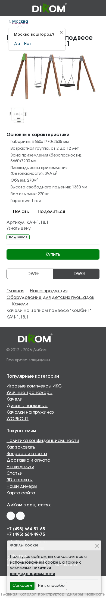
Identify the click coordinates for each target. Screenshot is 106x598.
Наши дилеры (22, 486)
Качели (15, 399)
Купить (53, 254)
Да (17, 44)
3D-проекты (20, 480)
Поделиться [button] (51, 211)
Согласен (22, 586)
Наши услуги (20, 467)
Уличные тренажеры (29, 392)
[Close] (97, 545)
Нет (27, 44)
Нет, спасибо (51, 586)
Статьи (15, 473)
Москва (20, 21)
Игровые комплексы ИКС (34, 386)
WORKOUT (18, 419)
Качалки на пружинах (30, 412)
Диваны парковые (27, 406)
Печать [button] (21, 211)
